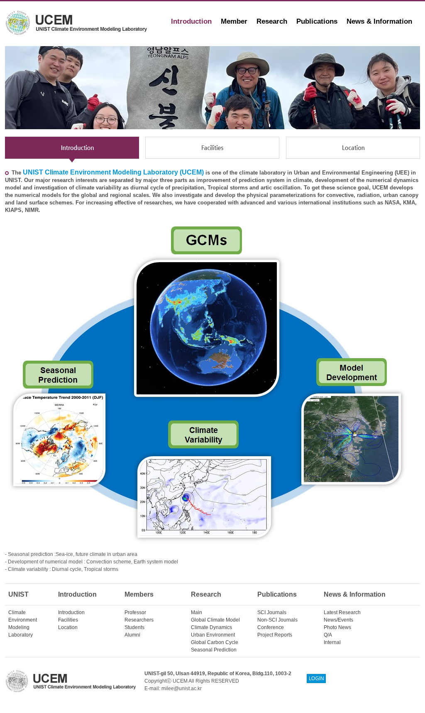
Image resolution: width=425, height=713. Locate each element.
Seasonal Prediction (214, 650)
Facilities (68, 620)
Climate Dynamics (211, 627)
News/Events (338, 620)
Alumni (132, 635)
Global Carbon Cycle (214, 642)
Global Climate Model (215, 620)
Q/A (328, 635)
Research (271, 21)
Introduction (191, 21)
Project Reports (274, 635)
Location (68, 627)
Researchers (139, 620)
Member (234, 21)
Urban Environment (213, 635)
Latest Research (342, 612)
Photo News (337, 627)
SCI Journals (271, 612)
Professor (135, 612)
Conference (270, 627)
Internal (332, 642)
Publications (316, 21)
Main (196, 612)
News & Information (379, 21)
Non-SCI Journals (277, 620)
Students (134, 627)
